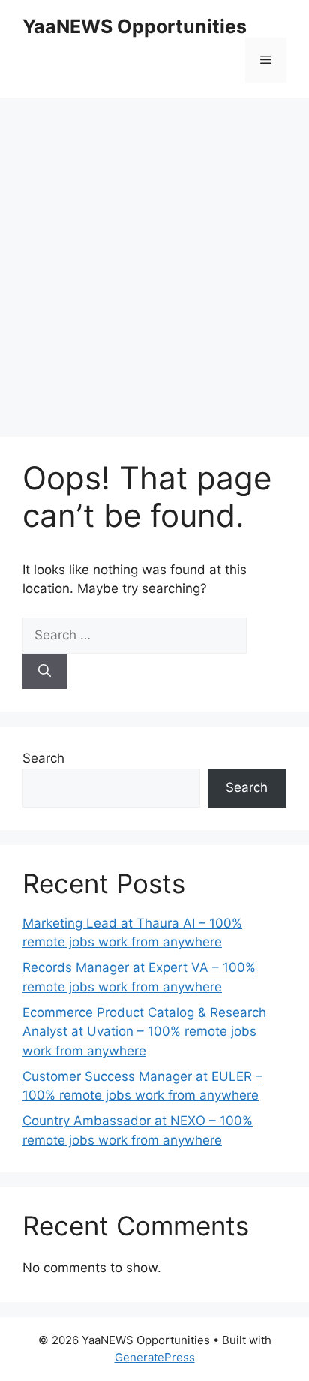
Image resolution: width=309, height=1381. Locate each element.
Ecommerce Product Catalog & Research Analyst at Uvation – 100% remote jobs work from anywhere (144, 1031)
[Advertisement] (154, 259)
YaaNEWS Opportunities (134, 26)
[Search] (44, 672)
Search (43, 758)
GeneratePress (155, 1357)
